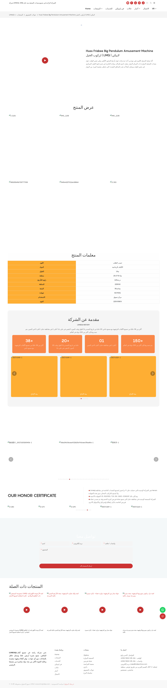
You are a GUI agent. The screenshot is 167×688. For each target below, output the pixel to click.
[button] (14, 373)
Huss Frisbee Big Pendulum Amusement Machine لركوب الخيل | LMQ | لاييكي (67, 15)
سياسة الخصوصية (57, 684)
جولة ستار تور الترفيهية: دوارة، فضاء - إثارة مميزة (98, 630)
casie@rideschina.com (138, 664)
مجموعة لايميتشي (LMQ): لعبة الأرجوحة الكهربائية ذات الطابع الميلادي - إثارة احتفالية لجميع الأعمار (26, 631)
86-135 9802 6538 (128, 658)
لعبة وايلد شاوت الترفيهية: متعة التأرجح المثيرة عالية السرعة (63, 630)
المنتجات (20, 15)
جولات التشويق (31, 15)
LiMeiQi (11, 15)
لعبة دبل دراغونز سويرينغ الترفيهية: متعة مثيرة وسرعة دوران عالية (139, 631)
